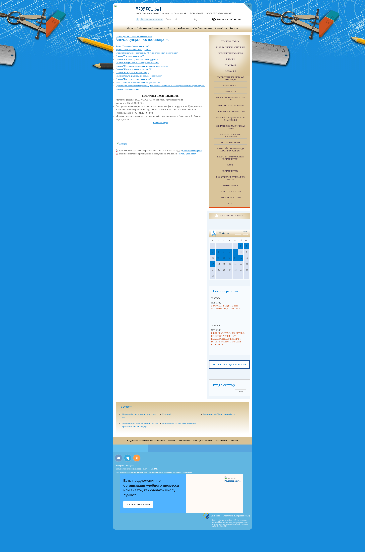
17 (213, 264)
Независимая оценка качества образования (230, 119)
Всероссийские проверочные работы (230, 178)
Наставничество (230, 171)
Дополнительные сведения (230, 53)
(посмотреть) (196, 150)
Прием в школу (230, 86)
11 (218, 258)
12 (224, 258)
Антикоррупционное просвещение (138, 36)
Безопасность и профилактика (230, 112)
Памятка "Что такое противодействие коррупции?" (137, 59)
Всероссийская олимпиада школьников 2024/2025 (230, 150)
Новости (171, 28)
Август (244, 232)
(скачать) (186, 150)
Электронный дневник (232, 216)
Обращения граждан (230, 41)
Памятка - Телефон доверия (127, 89)
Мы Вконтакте (184, 28)
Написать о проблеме (138, 504)
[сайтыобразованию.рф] (248, 7)
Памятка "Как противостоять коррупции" (133, 79)
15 (241, 258)
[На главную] (137, 19)
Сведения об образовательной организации (146, 28)
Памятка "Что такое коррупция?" (130, 56)
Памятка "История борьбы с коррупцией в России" (137, 63)
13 (229, 258)
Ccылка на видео (160, 123)
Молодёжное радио (230, 143)
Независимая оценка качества (229, 364)
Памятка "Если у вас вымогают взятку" (132, 73)
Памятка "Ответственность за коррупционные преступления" (142, 66)
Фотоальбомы (221, 28)
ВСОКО (230, 165)
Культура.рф (166, 414)
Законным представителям (230, 106)
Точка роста (230, 91)
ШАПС (230, 203)
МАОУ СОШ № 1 (148, 9)
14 (235, 258)
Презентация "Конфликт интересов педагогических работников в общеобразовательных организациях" (160, 86)
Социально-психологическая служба (230, 127)
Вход (241, 392)
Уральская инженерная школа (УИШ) (230, 98)
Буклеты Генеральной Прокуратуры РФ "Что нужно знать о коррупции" (147, 53)
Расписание (230, 71)
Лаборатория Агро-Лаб (230, 197)
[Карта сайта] (142, 19)
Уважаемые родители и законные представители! (226, 307)
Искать (195, 19)
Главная (119, 36)
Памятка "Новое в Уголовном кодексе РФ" (134, 69)
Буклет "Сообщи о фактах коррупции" (132, 46)
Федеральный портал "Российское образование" (179, 423)
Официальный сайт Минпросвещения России (219, 414)
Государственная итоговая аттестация (230, 78)
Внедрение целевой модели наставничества (230, 158)
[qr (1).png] (122, 143)
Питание (230, 59)
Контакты (234, 28)
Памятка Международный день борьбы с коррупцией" (139, 76)
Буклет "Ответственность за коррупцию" (133, 50)
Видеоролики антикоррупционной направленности (138, 82)
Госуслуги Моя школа (230, 191)
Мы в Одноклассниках (202, 28)
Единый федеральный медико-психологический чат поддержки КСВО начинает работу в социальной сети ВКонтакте (228, 339)
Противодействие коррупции (230, 47)
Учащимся (230, 65)
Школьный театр (230, 185)
